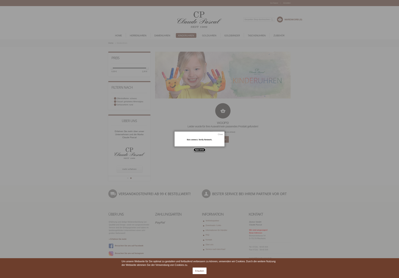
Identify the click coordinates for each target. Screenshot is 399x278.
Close (220, 134)
